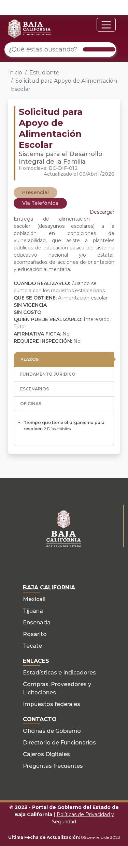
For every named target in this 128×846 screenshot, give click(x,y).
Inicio (15, 72)
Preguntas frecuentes (53, 766)
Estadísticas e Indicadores (59, 672)
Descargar (102, 212)
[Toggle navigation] (106, 25)
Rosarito (35, 634)
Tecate (32, 646)
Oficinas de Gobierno (52, 731)
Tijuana (33, 611)
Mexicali (34, 599)
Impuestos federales (51, 704)
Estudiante (44, 72)
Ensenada (37, 622)
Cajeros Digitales (46, 754)
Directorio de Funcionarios (59, 742)
